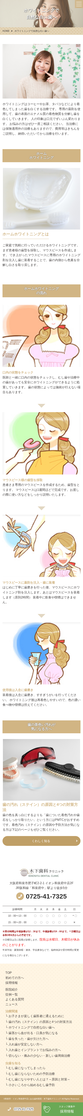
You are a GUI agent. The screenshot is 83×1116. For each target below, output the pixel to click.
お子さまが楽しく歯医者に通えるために (36, 1016)
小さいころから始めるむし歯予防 (31, 1085)
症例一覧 (11, 994)
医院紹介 (11, 989)
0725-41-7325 (23, 1109)
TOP (8, 972)
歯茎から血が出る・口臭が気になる (33, 1033)
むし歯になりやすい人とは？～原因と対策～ (39, 1079)
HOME (6, 31)
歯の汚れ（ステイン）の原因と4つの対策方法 (40, 1021)
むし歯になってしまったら (27, 1068)
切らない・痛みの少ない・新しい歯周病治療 (39, 1055)
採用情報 (11, 982)
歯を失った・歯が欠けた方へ (28, 1038)
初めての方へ (14, 977)
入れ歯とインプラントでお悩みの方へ (34, 1050)
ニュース (11, 1004)
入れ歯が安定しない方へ (25, 1044)
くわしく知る (41, 841)
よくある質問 (14, 999)
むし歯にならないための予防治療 (31, 1073)
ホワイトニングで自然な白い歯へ (31, 1027)
